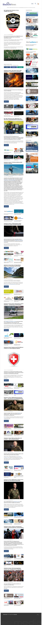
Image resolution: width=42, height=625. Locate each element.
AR (8, 7)
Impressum (5, 614)
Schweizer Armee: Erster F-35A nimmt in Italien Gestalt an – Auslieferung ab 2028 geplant (13, 304)
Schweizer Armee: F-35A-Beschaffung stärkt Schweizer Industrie (13, 163)
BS (12, 7)
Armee (5, 417)
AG (7, 7)
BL (11, 7)
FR (13, 7)
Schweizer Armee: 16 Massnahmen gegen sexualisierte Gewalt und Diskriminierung (12, 224)
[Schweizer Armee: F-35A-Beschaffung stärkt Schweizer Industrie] (14, 169)
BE (10, 7)
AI (9, 7)
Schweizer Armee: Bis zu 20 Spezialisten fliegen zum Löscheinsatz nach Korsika (12, 266)
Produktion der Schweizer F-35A (10, 321)
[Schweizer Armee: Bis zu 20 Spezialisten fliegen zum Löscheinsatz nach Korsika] (14, 272)
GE (14, 7)
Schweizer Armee (17, 501)
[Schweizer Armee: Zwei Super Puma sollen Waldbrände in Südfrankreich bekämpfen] (14, 80)
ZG (34, 7)
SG (23, 7)
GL (15, 7)
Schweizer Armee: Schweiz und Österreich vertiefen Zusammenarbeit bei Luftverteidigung (13, 527)
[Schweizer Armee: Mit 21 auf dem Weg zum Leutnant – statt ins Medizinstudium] (14, 445)
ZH (33, 7)
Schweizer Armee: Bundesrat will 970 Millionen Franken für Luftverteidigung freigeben (13, 348)
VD (31, 7)
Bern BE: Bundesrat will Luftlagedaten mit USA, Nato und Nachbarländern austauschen (13, 119)
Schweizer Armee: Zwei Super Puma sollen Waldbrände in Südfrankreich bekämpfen (13, 71)
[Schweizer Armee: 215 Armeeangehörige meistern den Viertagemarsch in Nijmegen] (14, 575)
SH (24, 7)
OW (22, 7)
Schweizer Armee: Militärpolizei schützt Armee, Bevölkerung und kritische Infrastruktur (13, 480)
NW (21, 7)
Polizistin (18, 413)
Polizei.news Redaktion (10, 34)
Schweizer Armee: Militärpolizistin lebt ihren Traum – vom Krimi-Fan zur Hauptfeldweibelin (13, 398)
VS (32, 7)
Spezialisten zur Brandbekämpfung (10, 284)
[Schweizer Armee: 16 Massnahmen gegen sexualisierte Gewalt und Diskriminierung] (14, 231)
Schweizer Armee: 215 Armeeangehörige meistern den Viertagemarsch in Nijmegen (12, 569)
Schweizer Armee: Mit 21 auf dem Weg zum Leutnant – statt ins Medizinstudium (13, 439)
